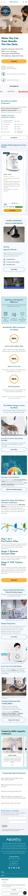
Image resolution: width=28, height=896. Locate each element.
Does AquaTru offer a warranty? (11, 803)
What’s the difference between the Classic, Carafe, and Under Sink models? (13, 797)
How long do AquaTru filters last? (11, 791)
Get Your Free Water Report (14, 489)
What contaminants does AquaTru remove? (11, 785)
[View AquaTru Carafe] (12, 161)
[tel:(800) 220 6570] (14, 861)
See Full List (14, 137)
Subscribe (4, 826)
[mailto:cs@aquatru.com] (14, 863)
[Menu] (1, 2)
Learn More (13, 210)
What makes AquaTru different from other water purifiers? (12, 779)
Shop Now (14, 61)
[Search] (4, 2)
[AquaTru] (14, 2)
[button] (25, 893)
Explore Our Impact (14, 720)
